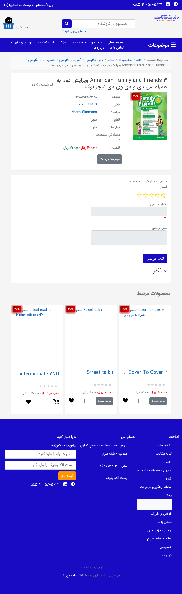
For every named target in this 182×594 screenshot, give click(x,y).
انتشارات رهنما (87, 104)
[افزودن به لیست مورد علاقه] (28, 402)
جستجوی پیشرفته (74, 31)
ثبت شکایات (46, 42)
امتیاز (163, 186)
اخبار (169, 462)
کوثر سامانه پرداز (72, 575)
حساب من (79, 42)
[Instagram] (168, 4)
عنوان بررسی (158, 204)
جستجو (96, 42)
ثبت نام (67, 476)
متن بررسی (159, 227)
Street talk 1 (100, 372)
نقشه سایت (164, 445)
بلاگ (62, 42)
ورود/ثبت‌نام (44, 5)
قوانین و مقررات (21, 42)
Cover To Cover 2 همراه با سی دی (131, 372)
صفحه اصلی (115, 42)
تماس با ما (117, 47)
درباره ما (99, 47)
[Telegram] (176, 4)
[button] (56, 402)
